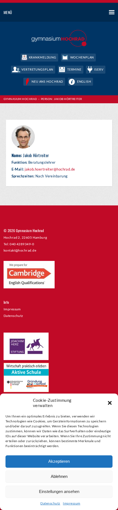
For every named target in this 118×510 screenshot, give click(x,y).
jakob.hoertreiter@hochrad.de (50, 169)
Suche (91, 12)
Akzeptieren (59, 461)
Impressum (71, 503)
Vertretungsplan (37, 69)
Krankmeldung (43, 57)
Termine (74, 69)
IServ (98, 69)
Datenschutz (50, 503)
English (84, 81)
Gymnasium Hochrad (20, 99)
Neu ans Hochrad (47, 81)
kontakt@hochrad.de (20, 250)
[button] (110, 403)
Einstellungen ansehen (59, 491)
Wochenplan (82, 57)
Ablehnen (59, 476)
